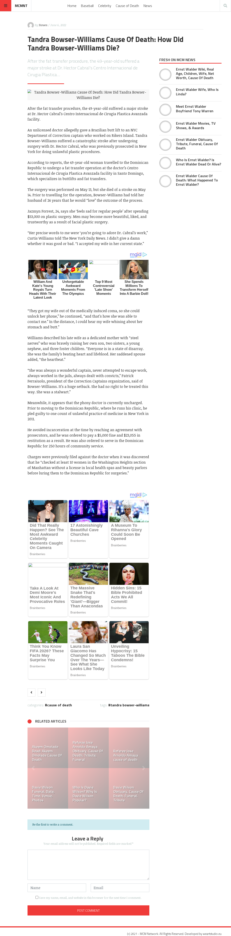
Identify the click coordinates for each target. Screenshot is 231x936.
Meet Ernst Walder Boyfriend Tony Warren (194, 108)
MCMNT (21, 5)
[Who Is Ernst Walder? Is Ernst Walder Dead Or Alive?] (101, 748)
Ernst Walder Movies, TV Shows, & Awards (196, 125)
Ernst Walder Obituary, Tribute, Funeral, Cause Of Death (197, 144)
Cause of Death (127, 5)
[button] (33, 768)
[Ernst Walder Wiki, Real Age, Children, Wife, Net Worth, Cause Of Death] (165, 75)
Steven (43, 25)
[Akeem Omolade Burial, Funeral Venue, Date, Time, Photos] (61, 788)
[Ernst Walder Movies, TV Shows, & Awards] (165, 127)
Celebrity (104, 5)
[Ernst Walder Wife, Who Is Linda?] (165, 93)
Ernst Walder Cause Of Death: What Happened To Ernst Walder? (197, 180)
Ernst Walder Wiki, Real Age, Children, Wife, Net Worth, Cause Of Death (195, 73)
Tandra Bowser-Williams (130, 705)
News (147, 5)
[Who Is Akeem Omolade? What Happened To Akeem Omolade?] (101, 788)
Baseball (87, 5)
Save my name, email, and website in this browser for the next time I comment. (90, 898)
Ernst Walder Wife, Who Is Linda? (197, 91)
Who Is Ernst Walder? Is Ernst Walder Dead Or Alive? (198, 162)
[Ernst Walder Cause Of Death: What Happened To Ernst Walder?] (165, 181)
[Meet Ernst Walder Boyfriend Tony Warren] (165, 110)
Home (71, 5)
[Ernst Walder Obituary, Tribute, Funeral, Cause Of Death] (61, 748)
